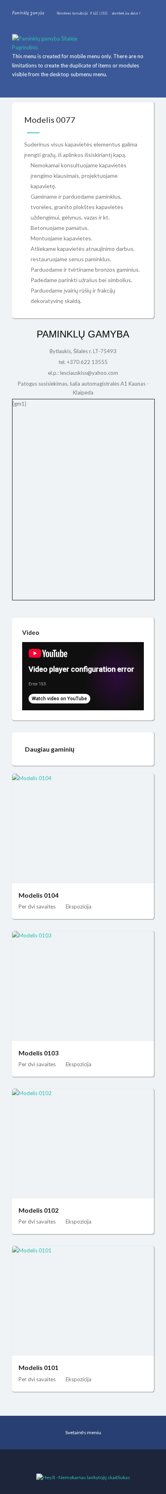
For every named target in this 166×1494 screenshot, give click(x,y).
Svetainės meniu (83, 1432)
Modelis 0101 (38, 1367)
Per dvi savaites (37, 906)
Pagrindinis (25, 47)
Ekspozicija (78, 906)
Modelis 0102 (38, 1210)
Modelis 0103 (38, 1053)
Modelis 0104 (38, 895)
